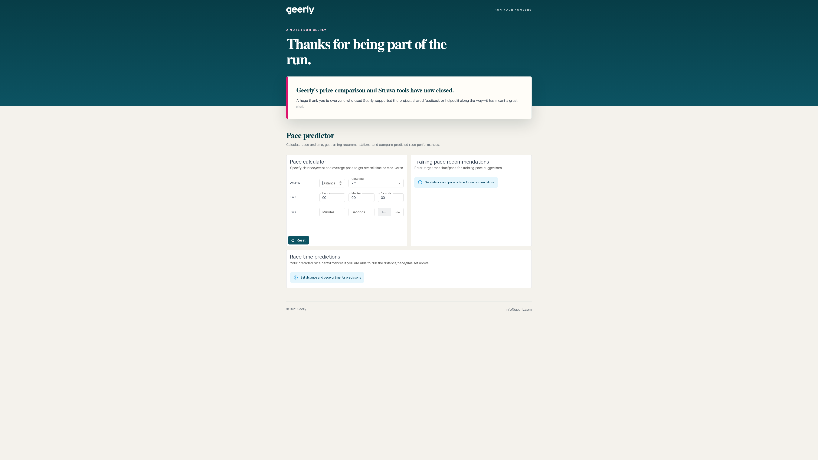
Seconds (386, 193)
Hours (326, 193)
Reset (301, 240)
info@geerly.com (519, 309)
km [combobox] (353, 183)
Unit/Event (357, 178)
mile (397, 212)
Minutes (356, 193)
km (384, 212)
